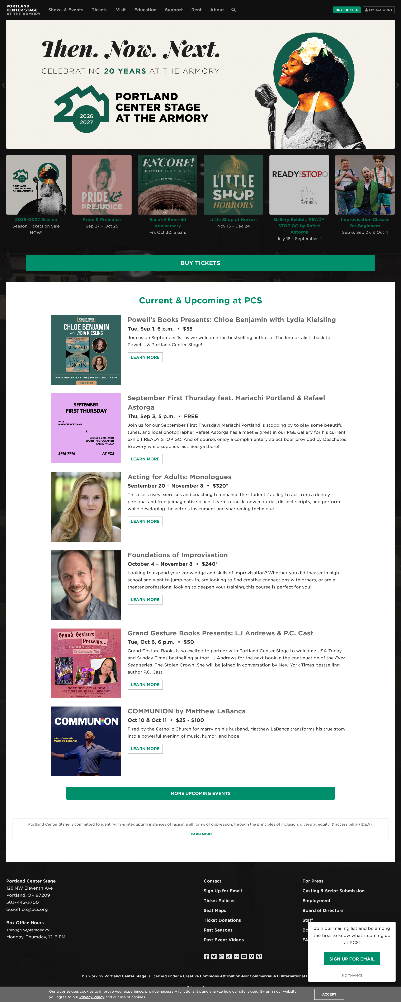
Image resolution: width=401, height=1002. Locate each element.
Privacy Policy (91, 997)
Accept (329, 994)
